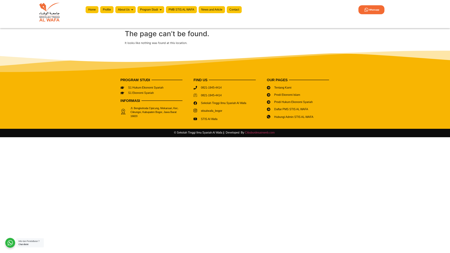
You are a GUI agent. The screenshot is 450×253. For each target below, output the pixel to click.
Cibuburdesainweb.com (260, 132)
